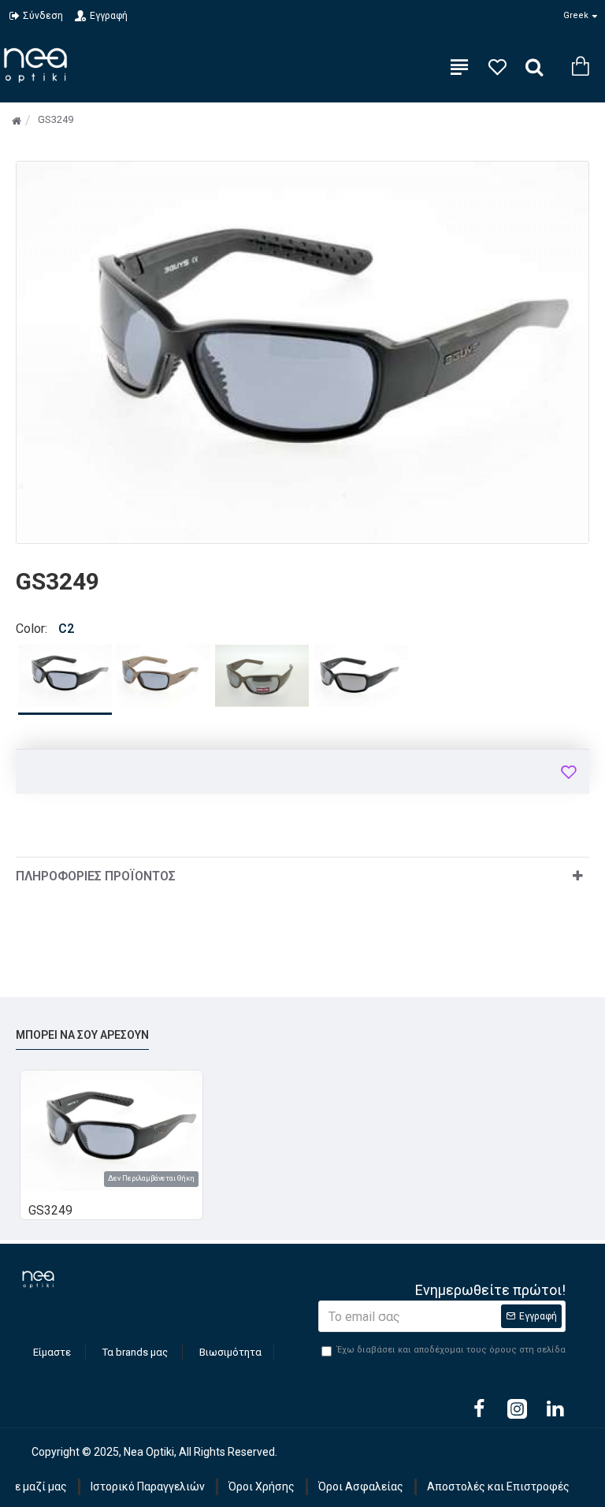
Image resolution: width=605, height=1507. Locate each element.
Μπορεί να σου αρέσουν (82, 1035)
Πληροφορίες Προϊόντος (96, 876)
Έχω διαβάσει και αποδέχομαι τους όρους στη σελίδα (451, 1356)
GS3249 (50, 1210)
